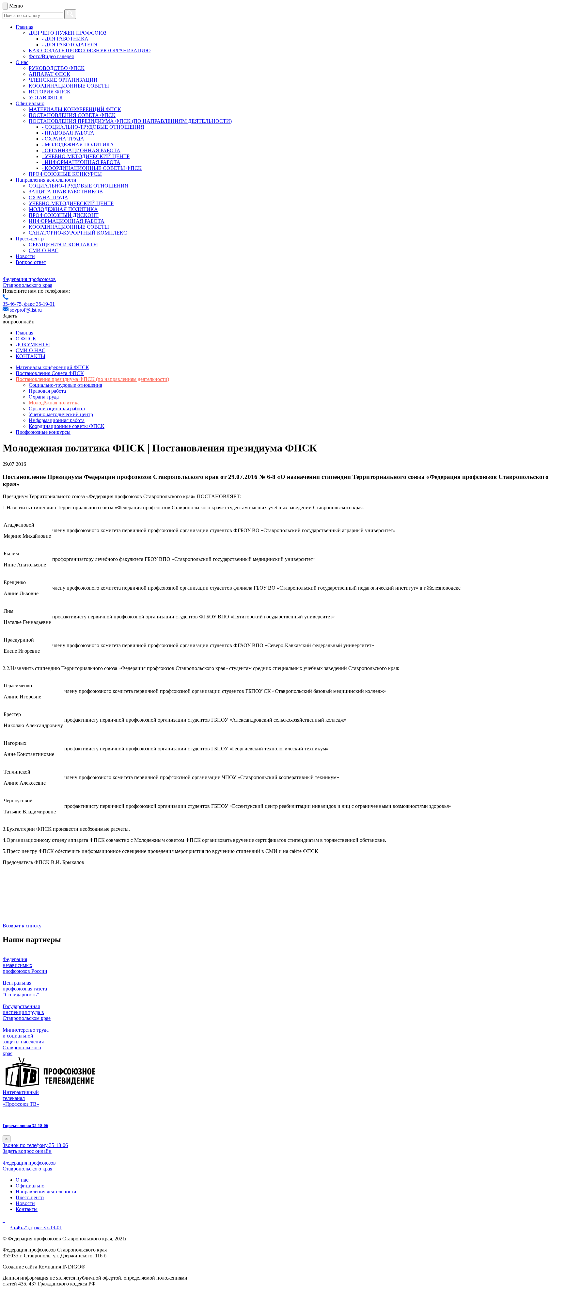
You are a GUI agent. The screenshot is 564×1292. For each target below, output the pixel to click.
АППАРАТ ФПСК (49, 74)
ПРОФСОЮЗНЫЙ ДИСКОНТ (64, 215)
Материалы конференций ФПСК (52, 367)
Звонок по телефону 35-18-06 (35, 1145)
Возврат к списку (22, 925)
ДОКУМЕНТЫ (33, 344)
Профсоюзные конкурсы (43, 432)
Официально (30, 103)
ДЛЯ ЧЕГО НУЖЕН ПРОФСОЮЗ (67, 33)
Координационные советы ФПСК (66, 426)
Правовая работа (47, 391)
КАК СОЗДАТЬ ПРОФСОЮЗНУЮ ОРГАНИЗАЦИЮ (89, 50)
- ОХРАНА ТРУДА (63, 138)
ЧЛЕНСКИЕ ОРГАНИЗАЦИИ (63, 80)
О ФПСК (26, 338)
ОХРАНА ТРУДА (48, 197)
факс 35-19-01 (39, 304)
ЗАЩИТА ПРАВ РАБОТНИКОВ (66, 191)
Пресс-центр (30, 238)
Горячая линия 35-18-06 (25, 1125)
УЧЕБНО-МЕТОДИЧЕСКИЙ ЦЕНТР (71, 203)
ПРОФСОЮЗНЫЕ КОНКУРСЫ (65, 174)
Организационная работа (57, 408)
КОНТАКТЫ (30, 356)
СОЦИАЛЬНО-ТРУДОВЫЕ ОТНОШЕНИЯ (78, 185)
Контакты (27, 1209)
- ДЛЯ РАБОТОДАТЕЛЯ (70, 44)
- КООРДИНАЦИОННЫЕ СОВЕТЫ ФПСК (92, 168)
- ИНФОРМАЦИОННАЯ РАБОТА (81, 162)
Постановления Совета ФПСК (50, 373)
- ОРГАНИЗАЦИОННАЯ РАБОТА (81, 150)
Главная (24, 27)
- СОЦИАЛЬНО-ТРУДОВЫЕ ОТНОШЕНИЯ (93, 127)
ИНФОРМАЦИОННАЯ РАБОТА (66, 221)
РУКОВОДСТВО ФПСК (57, 68)
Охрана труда (44, 397)
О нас (22, 62)
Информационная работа (57, 420)
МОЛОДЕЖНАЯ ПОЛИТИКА (63, 209)
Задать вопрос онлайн (27, 1151)
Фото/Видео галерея (51, 56)
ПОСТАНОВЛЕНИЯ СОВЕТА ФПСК (72, 115)
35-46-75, (13, 304)
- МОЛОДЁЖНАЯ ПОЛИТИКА (78, 144)
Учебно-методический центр (61, 414)
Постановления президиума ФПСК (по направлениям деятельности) (92, 379)
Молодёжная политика (54, 402)
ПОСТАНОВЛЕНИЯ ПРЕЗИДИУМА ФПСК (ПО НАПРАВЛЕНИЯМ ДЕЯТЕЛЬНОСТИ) (130, 121)
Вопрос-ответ (31, 262)
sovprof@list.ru (26, 310)
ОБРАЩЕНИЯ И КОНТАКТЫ (63, 244)
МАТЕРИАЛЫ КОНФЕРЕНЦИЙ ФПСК (75, 109)
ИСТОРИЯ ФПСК (49, 91)
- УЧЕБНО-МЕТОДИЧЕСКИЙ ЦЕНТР (86, 156)
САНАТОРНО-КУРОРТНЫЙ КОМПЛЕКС (78, 233)
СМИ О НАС (43, 250)
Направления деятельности (46, 180)
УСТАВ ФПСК (46, 97)
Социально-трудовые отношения (65, 385)
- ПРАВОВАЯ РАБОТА (68, 133)
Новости (25, 256)
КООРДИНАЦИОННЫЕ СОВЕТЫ (69, 86)
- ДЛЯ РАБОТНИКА (65, 38)
